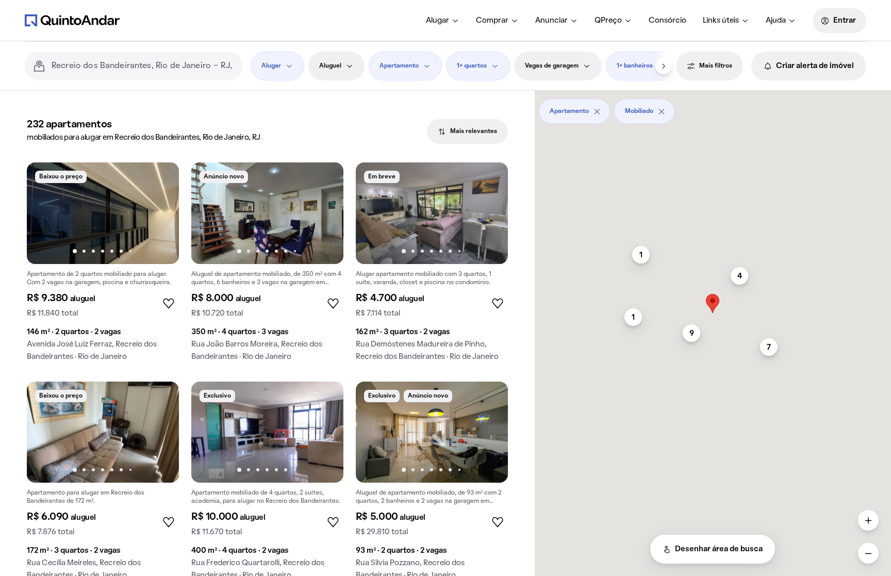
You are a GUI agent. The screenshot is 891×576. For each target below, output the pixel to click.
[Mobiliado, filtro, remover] (661, 111)
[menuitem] (443, 20)
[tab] (467, 131)
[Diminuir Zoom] (868, 553)
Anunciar (551, 20)
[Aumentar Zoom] (868, 520)
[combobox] (143, 66)
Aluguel (330, 66)
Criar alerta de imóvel (815, 66)
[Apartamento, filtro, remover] (597, 111)
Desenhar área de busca (719, 549)
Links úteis (721, 20)
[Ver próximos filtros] (663, 66)
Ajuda (776, 20)
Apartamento (399, 66)
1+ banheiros (635, 66)
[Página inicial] (72, 20)
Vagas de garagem (552, 66)
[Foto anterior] (45, 213)
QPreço (608, 20)
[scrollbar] (713, 107)
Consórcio (667, 20)
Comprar (492, 20)
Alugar (437, 20)
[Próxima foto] (160, 213)
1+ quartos (472, 66)
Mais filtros (715, 66)
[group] (103, 265)
